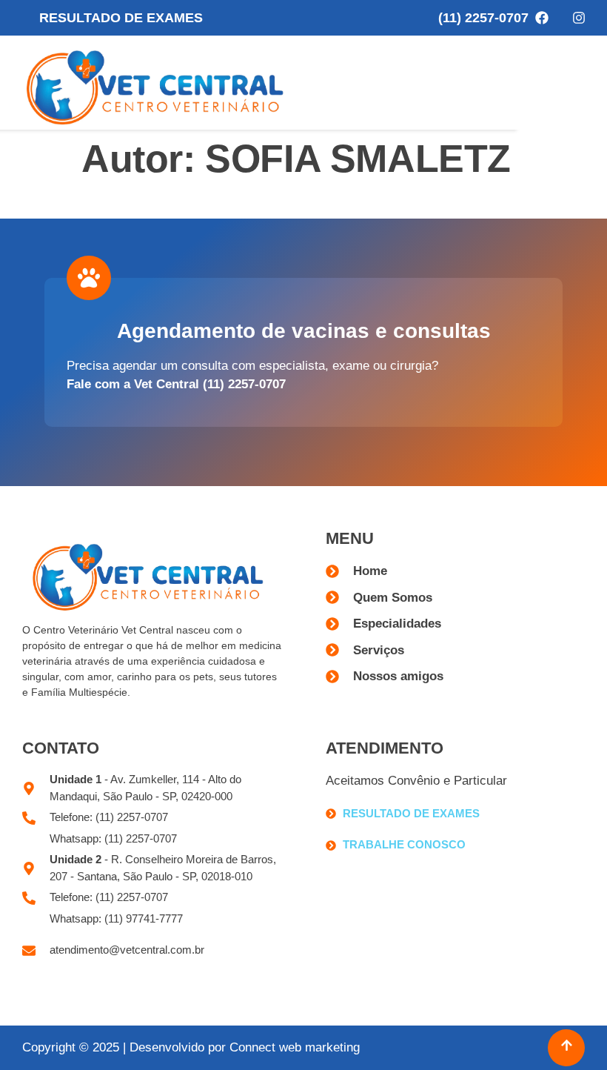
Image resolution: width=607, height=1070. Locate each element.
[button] (576, 83)
